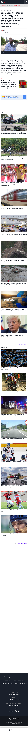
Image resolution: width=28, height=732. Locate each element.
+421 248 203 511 (14, 700)
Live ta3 (4, 5)
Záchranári (9, 10)
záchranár (10, 92)
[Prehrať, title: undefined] (14, 44)
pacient (6, 92)
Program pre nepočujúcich (7, 683)
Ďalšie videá (4, 52)
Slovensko (3, 10)
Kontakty (14, 680)
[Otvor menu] (26, 2)
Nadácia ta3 (7, 680)
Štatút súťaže (23, 677)
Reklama (15, 677)
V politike (24, 5)
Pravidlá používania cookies (21, 683)
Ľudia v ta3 (20, 680)
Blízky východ (17, 5)
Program (9, 677)
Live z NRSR (9, 5)
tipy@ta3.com (14, 694)
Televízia (4, 677)
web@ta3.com (14, 705)
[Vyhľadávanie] (22, 1)
